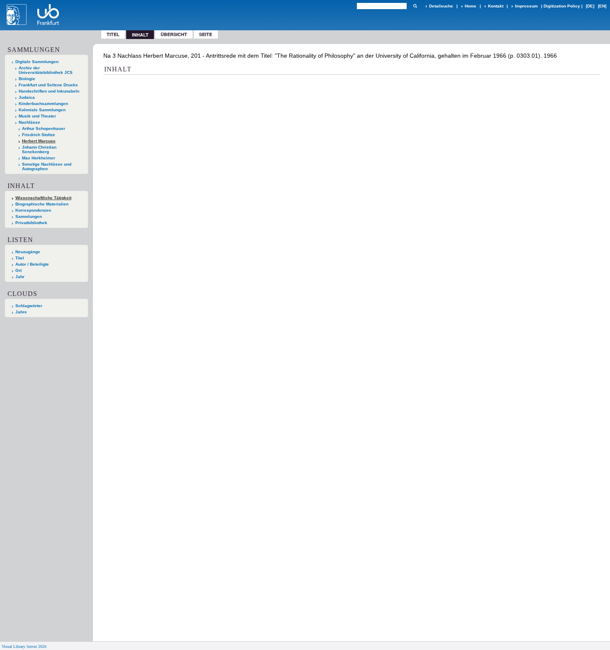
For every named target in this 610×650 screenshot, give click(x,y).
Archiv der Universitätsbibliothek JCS (46, 70)
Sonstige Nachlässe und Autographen (46, 166)
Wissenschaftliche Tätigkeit (43, 197)
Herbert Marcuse (39, 141)
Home (470, 6)
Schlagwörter (28, 305)
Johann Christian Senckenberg (39, 149)
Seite (205, 34)
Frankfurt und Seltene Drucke (48, 85)
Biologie (27, 78)
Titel (113, 34)
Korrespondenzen (33, 210)
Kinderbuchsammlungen (43, 103)
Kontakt (495, 6)
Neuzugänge (27, 251)
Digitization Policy (562, 6)
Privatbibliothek (31, 222)
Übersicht (174, 34)
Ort (18, 270)
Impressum (526, 6)
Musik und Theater (37, 116)
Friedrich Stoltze (38, 134)
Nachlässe (29, 122)
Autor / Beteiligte (32, 264)
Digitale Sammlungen (37, 61)
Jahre (21, 312)
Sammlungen (28, 216)
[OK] (415, 6)
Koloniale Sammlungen (42, 110)
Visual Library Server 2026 (24, 646)
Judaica (27, 97)
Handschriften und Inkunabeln (49, 91)
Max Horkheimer (38, 158)
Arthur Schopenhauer (43, 128)
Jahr (19, 276)
